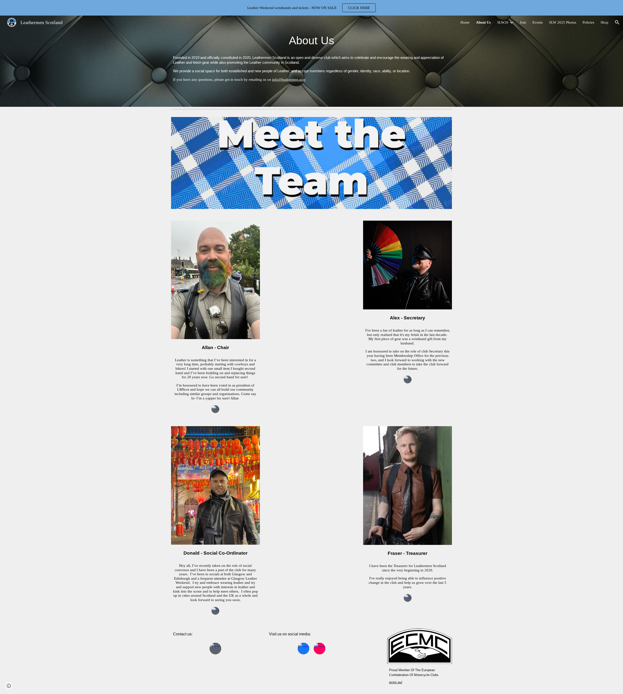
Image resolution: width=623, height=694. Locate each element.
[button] (617, 22)
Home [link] (465, 22)
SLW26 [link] (502, 22)
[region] (311, 8)
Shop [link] (604, 22)
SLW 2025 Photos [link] (562, 22)
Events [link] (537, 22)
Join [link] (523, 22)
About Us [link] (483, 22)
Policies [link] (588, 22)
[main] (311, 40)
